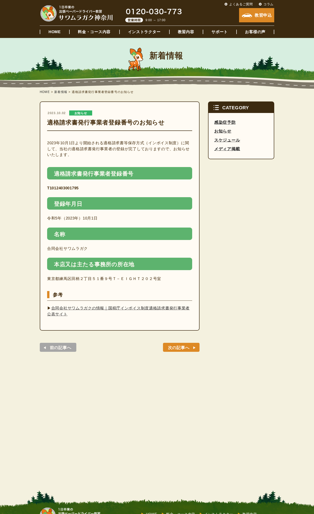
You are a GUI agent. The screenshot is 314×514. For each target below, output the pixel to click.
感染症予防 (225, 122)
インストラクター (144, 32)
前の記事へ (60, 347)
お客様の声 (255, 32)
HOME (55, 32)
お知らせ (80, 113)
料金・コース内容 (94, 32)
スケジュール (227, 140)
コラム (268, 4)
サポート (219, 32)
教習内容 (186, 32)
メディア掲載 (227, 149)
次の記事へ (179, 347)
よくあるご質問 (241, 4)
